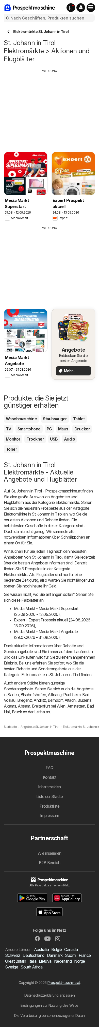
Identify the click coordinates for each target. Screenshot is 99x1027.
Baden (13, 694)
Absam (24, 706)
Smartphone (29, 428)
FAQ (49, 767)
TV (8, 428)
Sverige (11, 966)
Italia (32, 961)
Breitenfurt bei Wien (48, 706)
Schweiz (12, 955)
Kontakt (49, 777)
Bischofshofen (33, 694)
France (85, 955)
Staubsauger (55, 418)
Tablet (79, 418)
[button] (80, 7)
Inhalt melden (49, 786)
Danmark (54, 955)
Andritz (40, 700)
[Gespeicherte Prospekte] (71, 7)
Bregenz (24, 700)
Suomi (70, 955)
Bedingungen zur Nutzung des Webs (49, 1005)
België (56, 949)
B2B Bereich (49, 862)
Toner (11, 449)
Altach (70, 700)
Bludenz (84, 700)
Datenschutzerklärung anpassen (49, 995)
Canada (71, 949)
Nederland (63, 961)
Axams (10, 706)
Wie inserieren (49, 853)
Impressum (49, 815)
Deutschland (33, 955)
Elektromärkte (67, 502)
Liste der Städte (49, 796)
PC (49, 428)
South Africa (31, 966)
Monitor (13, 439)
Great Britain (15, 961)
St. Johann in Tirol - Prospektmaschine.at (46, 490)
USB (54, 439)
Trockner (35, 439)
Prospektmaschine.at (63, 982)
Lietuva (45, 961)
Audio (69, 439)
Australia (41, 949)
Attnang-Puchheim (64, 694)
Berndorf (55, 700)
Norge (79, 961)
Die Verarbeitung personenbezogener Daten (49, 1015)
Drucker (82, 428)
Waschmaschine (21, 418)
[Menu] (91, 7)
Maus (63, 428)
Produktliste (50, 806)
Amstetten (76, 706)
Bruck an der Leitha (28, 711)
